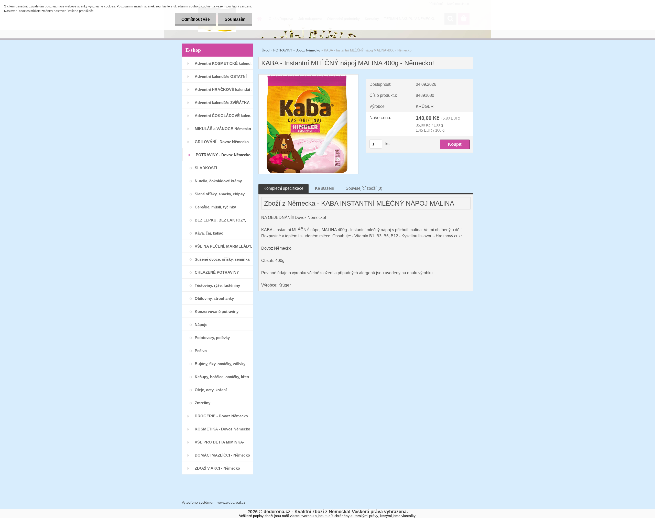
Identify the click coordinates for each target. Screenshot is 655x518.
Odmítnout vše (195, 19)
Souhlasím (235, 19)
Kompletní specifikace (283, 188)
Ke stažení (324, 188)
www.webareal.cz (231, 502)
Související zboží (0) (364, 188)
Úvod (265, 50)
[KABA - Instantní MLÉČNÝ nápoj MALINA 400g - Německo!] (308, 76)
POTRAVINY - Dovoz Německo (296, 50)
